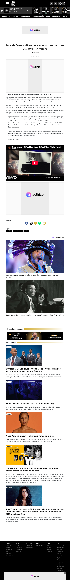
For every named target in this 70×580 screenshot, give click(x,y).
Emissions (9, 549)
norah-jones (9, 231)
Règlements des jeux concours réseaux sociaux (60, 552)
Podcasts (56, 16)
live (18, 231)
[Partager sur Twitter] (31, 224)
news (21, 231)
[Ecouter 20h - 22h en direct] (35, 336)
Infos (48, 16)
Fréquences (25, 16)
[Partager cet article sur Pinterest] (35, 224)
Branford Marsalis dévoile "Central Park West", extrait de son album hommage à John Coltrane (33, 370)
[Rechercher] (59, 3)
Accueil (4, 16)
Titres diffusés (38, 16)
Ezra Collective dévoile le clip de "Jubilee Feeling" (30, 403)
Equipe (8, 547)
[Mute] (27, 10)
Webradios (13, 16)
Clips (17, 545)
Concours (39, 545)
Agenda (65, 16)
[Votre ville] (51, 3)
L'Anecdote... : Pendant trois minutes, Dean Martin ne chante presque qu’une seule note (32, 469)
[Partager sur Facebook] (26, 224)
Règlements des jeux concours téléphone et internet (60, 570)
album (14, 231)
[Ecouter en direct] (55, 3)
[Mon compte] (63, 3)
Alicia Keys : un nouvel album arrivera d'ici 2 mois (30, 436)
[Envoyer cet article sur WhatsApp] (39, 224)
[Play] (2, 11)
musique (26, 231)
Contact (8, 545)
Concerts (19, 547)
